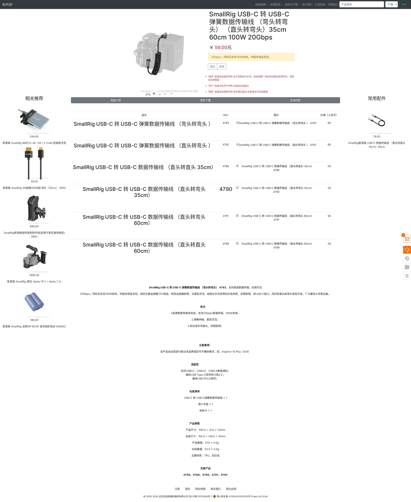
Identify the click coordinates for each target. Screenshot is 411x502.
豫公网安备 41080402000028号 (233, 496)
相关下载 (205, 100)
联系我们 (216, 488)
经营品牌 (260, 4)
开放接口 (333, 4)
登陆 (187, 488)
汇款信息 (320, 4)
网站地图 (200, 488)
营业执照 (231, 488)
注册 (177, 488)
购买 (212, 66)
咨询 (221, 66)
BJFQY (8, 4)
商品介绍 (116, 100)
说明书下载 (291, 4)
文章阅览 (275, 4)
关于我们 (307, 4)
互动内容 (295, 100)
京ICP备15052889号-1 (200, 496)
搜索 (403, 4)
